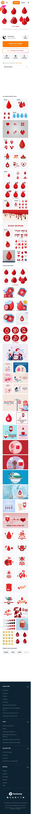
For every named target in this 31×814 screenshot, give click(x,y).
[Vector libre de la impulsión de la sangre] (15, 185)
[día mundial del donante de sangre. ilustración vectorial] (9, 583)
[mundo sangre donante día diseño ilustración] (9, 728)
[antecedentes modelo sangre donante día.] (8, 530)
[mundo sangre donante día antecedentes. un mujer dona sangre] (15, 554)
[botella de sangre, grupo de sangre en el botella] (9, 686)
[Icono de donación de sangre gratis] (10, 312)
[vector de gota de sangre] (8, 279)
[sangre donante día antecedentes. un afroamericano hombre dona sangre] (10, 519)
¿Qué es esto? (18, 63)
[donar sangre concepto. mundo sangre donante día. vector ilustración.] (15, 714)
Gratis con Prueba (15, 44)
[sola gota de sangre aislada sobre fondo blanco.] (9, 170)
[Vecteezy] (2, 2)
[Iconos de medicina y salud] (15, 454)
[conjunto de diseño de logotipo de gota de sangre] (9, 211)
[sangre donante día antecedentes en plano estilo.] (8, 488)
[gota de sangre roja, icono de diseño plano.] (9, 116)
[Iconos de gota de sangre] (15, 357)
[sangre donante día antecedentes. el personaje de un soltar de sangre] (10, 498)
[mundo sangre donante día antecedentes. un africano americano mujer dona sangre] (10, 541)
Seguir (25, 38)
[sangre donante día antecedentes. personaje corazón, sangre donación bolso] (8, 509)
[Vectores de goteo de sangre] (10, 290)
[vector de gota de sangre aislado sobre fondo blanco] (9, 103)
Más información (8, 66)
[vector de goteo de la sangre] (15, 265)
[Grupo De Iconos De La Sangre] (15, 225)
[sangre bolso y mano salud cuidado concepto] (9, 699)
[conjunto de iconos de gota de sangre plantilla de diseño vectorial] (10, 250)
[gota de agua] (11, 127)
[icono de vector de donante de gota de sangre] (9, 337)
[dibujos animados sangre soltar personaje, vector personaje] (8, 301)
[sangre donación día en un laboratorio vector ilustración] (15, 627)
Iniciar (23, 2)
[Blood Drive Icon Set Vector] (15, 141)
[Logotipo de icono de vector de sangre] (9, 200)
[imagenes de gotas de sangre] (20, 114)
